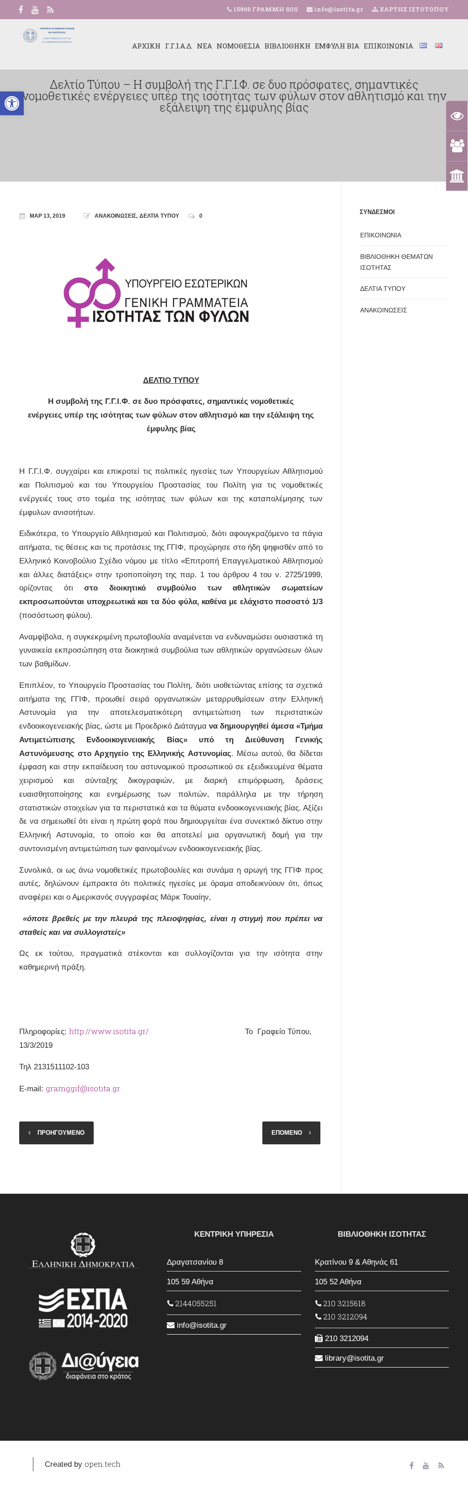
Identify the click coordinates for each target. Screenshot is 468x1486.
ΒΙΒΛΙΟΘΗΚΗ (287, 45)
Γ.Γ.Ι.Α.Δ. (178, 45)
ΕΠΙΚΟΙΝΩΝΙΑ (388, 45)
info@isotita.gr (338, 9)
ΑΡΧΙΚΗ (146, 45)
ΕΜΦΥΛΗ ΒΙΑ (337, 45)
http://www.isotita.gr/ (109, 1031)
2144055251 (195, 1303)
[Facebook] (20, 10)
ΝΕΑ (204, 45)
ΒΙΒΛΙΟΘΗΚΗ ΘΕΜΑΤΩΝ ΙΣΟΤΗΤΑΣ (396, 262)
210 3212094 (344, 1316)
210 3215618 (343, 1303)
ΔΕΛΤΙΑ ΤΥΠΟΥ (159, 216)
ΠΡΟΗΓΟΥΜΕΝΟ (61, 1132)
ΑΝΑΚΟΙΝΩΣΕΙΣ (115, 216)
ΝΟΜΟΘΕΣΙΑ (238, 45)
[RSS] (50, 10)
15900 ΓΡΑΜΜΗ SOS (266, 9)
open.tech (103, 1464)
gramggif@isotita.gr (83, 1088)
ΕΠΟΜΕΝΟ (286, 1132)
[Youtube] (35, 10)
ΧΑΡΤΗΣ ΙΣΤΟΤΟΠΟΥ (413, 9)
